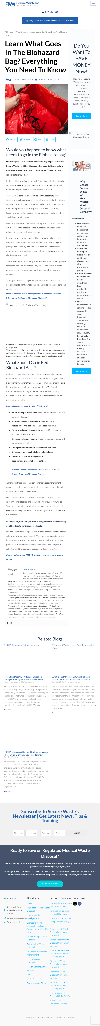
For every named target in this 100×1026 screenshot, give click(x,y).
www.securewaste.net (47, 617)
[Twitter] (11, 623)
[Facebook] (7, 623)
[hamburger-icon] (93, 3)
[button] (11, 139)
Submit (77, 832)
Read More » (8, 710)
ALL (6, 32)
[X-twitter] (75, 904)
